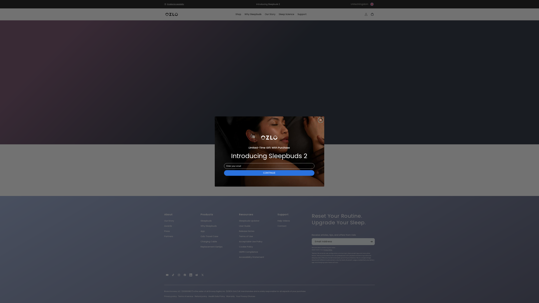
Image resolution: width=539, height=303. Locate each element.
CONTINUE (269, 173)
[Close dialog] (320, 120)
